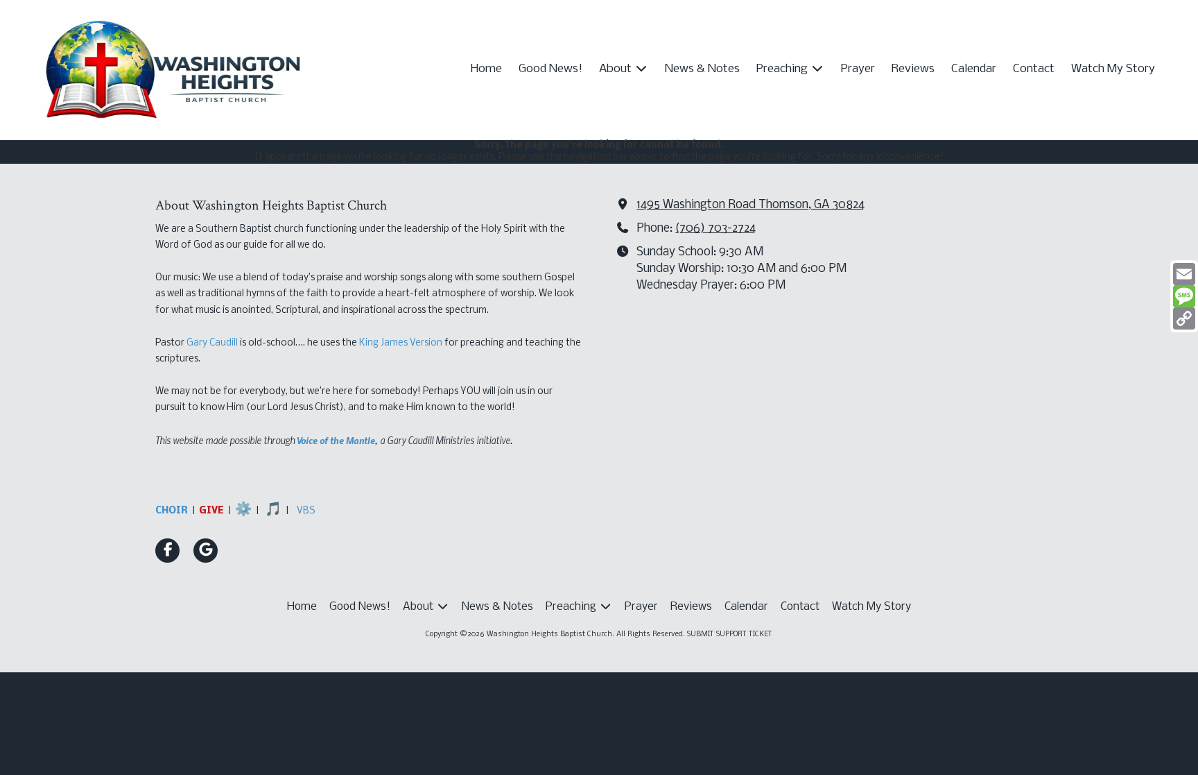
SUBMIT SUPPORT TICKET (729, 634)
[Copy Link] (1184, 318)
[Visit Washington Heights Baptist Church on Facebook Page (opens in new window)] (167, 550)
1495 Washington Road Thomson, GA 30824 (750, 205)
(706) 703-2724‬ (715, 228)
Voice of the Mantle (336, 440)
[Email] (1184, 274)
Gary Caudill (212, 343)
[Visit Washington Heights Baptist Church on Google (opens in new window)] (205, 550)
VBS (306, 511)
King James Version (400, 343)
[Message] (1184, 296)
